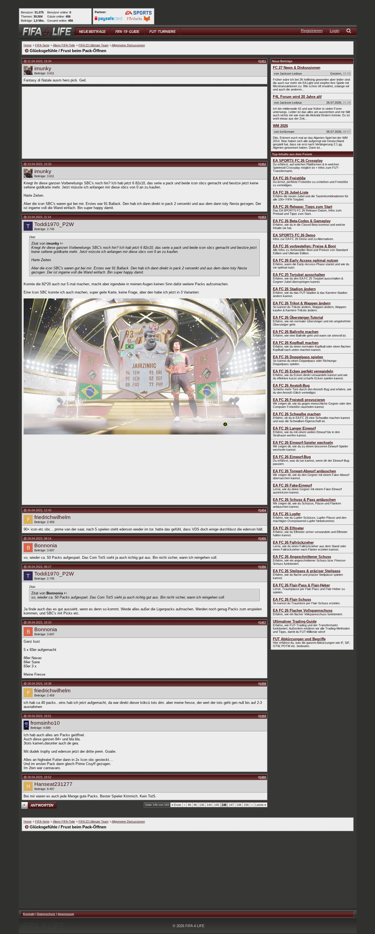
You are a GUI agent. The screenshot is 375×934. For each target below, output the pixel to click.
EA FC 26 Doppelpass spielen (298, 357)
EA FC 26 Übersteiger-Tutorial (298, 317)
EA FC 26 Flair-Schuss (292, 599)
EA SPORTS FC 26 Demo (294, 235)
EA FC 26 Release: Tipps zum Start (302, 207)
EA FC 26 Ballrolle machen (295, 332)
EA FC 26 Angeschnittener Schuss (302, 557)
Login (334, 30)
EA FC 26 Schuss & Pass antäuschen (304, 500)
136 (201, 804)
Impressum (66, 914)
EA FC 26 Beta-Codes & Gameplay (302, 221)
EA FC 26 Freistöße (289, 178)
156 (246, 804)
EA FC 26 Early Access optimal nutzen (305, 260)
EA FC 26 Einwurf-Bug (292, 457)
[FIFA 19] (127, 31)
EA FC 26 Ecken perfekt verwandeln (303, 371)
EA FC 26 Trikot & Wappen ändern (302, 303)
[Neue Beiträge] (92, 31)
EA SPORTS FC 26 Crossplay (298, 161)
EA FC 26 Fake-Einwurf (292, 485)
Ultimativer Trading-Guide (295, 621)
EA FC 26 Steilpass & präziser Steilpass (306, 571)
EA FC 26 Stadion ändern (294, 289)
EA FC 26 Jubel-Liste (290, 192)
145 (216, 804)
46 (189, 804)
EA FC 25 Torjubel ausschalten (299, 275)
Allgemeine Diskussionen (128, 45)
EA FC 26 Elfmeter (288, 528)
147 (231, 804)
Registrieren (312, 30)
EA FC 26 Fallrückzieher (293, 542)
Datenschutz (46, 914)
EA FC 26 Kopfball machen (295, 343)
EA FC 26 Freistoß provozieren (299, 400)
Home (28, 45)
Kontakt (29, 914)
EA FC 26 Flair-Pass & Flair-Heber (301, 585)
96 (195, 804)
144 (209, 804)
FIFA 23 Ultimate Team (93, 45)
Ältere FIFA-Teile (64, 45)
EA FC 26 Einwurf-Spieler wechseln (303, 443)
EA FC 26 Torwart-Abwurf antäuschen (304, 471)
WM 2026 (280, 126)
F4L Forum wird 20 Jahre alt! (297, 97)
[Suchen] (350, 31)
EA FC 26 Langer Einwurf (294, 428)
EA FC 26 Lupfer (287, 514)
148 (238, 804)
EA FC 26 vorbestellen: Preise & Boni (304, 246)
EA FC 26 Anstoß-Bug (291, 385)
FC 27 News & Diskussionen (296, 68)
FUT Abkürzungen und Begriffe (299, 639)
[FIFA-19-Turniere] (162, 31)
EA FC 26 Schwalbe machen (297, 414)
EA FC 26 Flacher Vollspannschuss (302, 610)
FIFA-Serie (42, 45)
